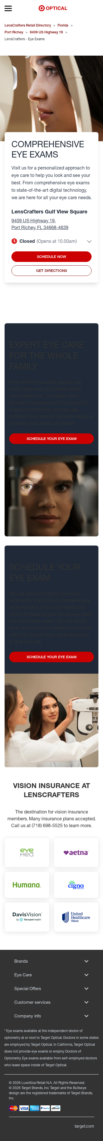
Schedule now (51, 256)
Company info (27, 1016)
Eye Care (23, 975)
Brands (21, 961)
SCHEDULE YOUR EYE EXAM (52, 438)
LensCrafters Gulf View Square (49, 211)
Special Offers (27, 988)
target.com (84, 1126)
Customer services (32, 1002)
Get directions (51, 270)
